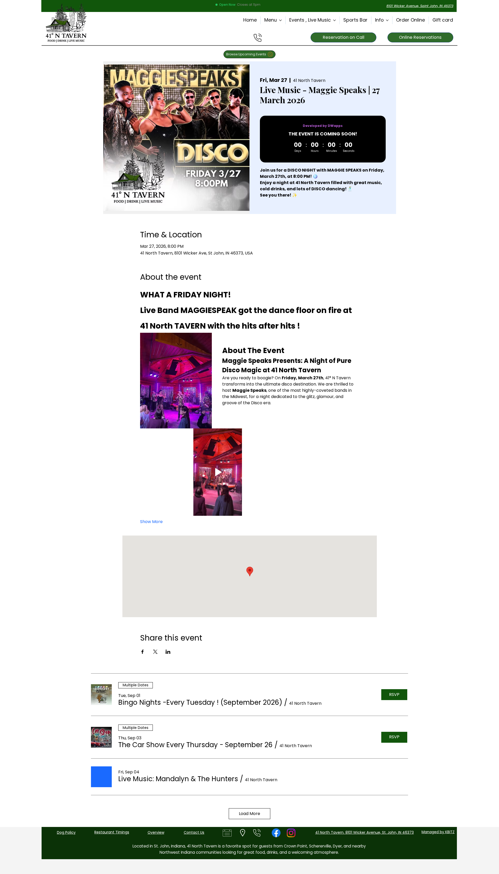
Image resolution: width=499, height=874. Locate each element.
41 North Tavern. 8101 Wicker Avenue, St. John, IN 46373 (364, 832)
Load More (249, 814)
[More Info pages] (387, 20)
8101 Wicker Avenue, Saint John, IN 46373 (419, 6)
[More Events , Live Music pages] (334, 20)
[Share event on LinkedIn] (168, 652)
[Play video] (217, 472)
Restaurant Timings (111, 832)
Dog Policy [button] (66, 832)
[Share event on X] (155, 652)
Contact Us (194, 832)
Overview (156, 832)
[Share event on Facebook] (142, 652)
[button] (200, 702)
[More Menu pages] (280, 20)
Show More (151, 522)
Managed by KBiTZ (438, 831)
